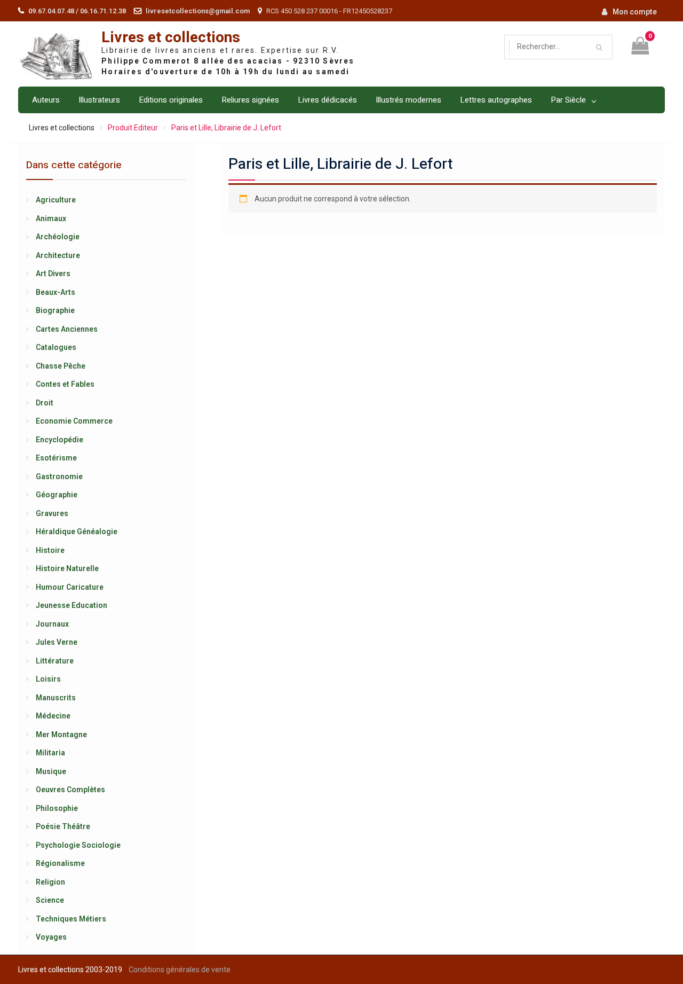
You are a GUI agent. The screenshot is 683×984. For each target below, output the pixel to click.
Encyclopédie (59, 439)
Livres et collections (170, 38)
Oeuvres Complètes (70, 789)
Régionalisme (60, 863)
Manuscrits (56, 697)
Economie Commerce (74, 421)
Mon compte (635, 11)
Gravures (52, 513)
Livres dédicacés (327, 100)
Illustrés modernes (408, 100)
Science (50, 900)
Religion (50, 882)
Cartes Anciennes (67, 329)
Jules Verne (56, 642)
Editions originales (171, 100)
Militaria (50, 752)
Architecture (58, 255)
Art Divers (53, 273)
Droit (44, 403)
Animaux (51, 218)
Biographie (55, 310)
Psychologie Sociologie (78, 845)
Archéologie (58, 236)
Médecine (53, 716)
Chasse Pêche (60, 366)
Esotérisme (56, 458)
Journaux (52, 624)
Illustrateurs (99, 100)
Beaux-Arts (55, 292)
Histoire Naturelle (67, 568)
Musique (51, 771)
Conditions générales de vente (180, 969)
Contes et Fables (65, 384)
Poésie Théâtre (63, 826)
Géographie (56, 494)
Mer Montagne (61, 734)
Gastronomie (59, 476)
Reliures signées (250, 100)
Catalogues (56, 347)
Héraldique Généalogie (76, 531)
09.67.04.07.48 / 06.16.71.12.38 (77, 11)
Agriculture (56, 200)
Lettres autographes (496, 100)
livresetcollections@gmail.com (198, 11)
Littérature (55, 661)
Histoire (50, 550)
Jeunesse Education (71, 605)
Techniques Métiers (71, 919)
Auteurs (46, 100)
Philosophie (57, 808)
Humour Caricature (70, 587)
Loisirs (48, 679)
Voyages (51, 937)
